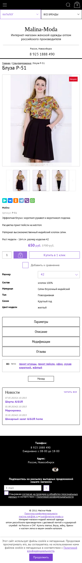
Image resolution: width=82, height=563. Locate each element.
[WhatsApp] (32, 200)
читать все (70, 391)
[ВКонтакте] (10, 200)
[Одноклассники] (15, 200)
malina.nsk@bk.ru (28, 516)
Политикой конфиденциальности (52, 549)
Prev (9, 180)
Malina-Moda (41, 29)
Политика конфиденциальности (41, 513)
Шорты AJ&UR (14, 401)
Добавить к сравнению (45, 265)
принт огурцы (27, 364)
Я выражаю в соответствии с (43, 495)
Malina (5, 207)
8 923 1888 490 (42, 54)
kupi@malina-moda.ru (51, 516)
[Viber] (26, 200)
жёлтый (37, 367)
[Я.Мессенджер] (4, 200)
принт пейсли (46, 364)
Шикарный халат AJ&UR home (24, 419)
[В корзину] (20, 255)
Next (72, 180)
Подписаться (46, 488)
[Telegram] (21, 200)
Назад (41, 378)
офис (59, 364)
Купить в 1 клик (54, 255)
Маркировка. (13, 410)
